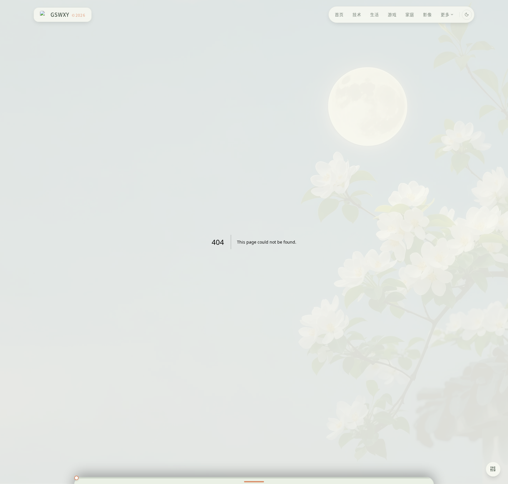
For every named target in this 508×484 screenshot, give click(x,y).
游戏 (392, 14)
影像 (427, 14)
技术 (356, 14)
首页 (339, 14)
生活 (374, 14)
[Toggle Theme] (467, 15)
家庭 (409, 14)
